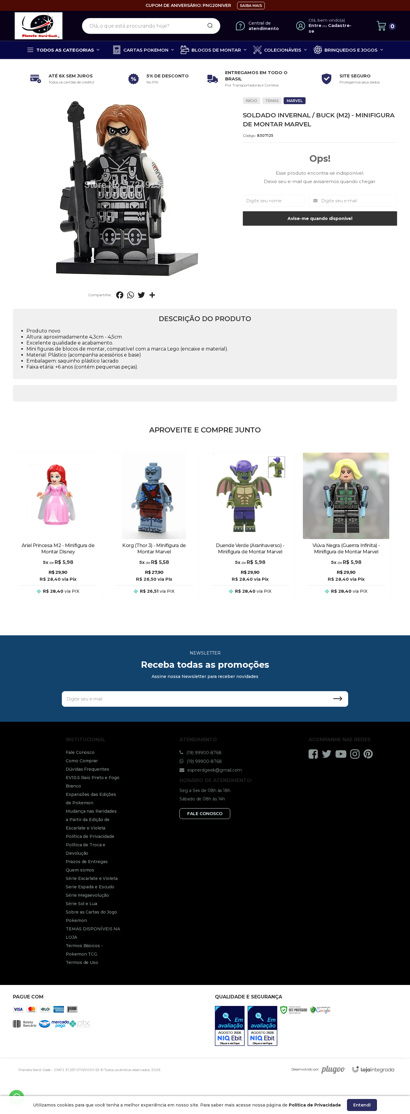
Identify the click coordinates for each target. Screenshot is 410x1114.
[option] (61, 79)
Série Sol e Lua (81, 903)
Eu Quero (58, 597)
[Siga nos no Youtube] (342, 753)
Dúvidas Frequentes (87, 769)
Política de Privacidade (90, 836)
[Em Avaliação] (230, 1026)
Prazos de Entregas (86, 861)
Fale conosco (204, 813)
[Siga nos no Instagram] (356, 753)
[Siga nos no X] (328, 753)
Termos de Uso (82, 962)
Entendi (362, 1105)
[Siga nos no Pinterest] (369, 753)
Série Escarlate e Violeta (92, 878)
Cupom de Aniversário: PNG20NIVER (188, 5)
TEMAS (272, 100)
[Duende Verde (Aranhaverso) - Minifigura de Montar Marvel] (250, 528)
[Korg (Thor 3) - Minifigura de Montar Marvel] (154, 528)
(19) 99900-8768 (203, 752)
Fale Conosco (80, 752)
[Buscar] (208, 26)
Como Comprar (82, 760)
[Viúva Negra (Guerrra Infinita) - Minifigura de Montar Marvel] (346, 528)
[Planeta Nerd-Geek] (39, 25)
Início (251, 100)
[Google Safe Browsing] (320, 1009)
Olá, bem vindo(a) (327, 20)
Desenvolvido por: (305, 1069)
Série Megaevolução (87, 895)
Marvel (295, 100)
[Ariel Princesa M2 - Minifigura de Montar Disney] (58, 528)
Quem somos (80, 870)
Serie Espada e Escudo (90, 887)
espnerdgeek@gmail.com (214, 770)
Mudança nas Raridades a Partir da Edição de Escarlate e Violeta (91, 819)
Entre (315, 25)
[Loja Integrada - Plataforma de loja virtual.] (373, 1069)
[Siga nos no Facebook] (315, 753)
